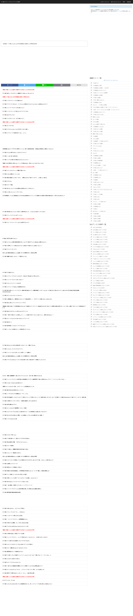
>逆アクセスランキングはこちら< (110, 80)
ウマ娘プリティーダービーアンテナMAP (10, 1)
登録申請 (129, 1)
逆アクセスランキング (116, 1)
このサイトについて (104, 1)
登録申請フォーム (117, 11)
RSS (124, 1)
